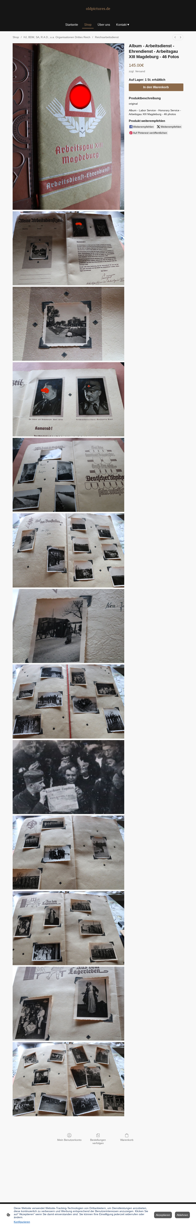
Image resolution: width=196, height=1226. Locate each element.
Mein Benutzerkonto (69, 1139)
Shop (16, 37)
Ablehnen (182, 1214)
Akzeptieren (163, 1214)
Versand (140, 71)
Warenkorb (126, 1139)
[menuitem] (175, 37)
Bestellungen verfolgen (98, 1141)
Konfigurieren (22, 1221)
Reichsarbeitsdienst (107, 37)
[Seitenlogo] (98, 13)
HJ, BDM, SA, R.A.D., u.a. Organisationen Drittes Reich (57, 37)
